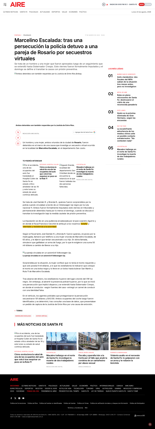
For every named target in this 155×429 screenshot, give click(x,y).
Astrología (107, 388)
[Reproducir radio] (103, 4)
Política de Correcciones (18, 403)
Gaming (118, 388)
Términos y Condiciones (75, 408)
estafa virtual (41, 316)
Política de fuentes (69, 403)
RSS (86, 408)
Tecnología (79, 388)
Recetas (39, 388)
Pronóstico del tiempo (69, 391)
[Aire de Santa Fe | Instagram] (19, 398)
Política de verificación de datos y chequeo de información (109, 403)
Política (82, 12)
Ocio (12, 391)
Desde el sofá (51, 388)
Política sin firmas (83, 403)
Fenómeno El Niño (49, 391)
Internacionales (107, 386)
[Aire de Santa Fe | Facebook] (11, 398)
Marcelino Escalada (23, 316)
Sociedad (20, 391)
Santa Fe (23, 12)
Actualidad (45, 12)
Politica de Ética (33, 403)
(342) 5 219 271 (111, 414)
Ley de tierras (97, 391)
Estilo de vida (65, 388)
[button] (5, 4)
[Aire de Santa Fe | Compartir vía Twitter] (18, 132)
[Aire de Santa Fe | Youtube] (23, 398)
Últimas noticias (10, 12)
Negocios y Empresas (132, 388)
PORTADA (17, 35)
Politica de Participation (137, 403)
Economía (73, 12)
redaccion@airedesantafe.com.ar (32, 416)
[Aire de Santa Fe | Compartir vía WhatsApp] (18, 143)
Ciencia (120, 386)
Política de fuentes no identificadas (50, 403)
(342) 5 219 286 (15, 416)
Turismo (89, 388)
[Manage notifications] (150, 424)
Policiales (33, 12)
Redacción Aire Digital (31, 133)
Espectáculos (16, 388)
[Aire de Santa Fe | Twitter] (15, 398)
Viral (98, 388)
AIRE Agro (129, 386)
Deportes (56, 12)
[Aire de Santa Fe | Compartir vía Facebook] (18, 138)
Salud (64, 12)
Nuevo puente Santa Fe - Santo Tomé (122, 391)
